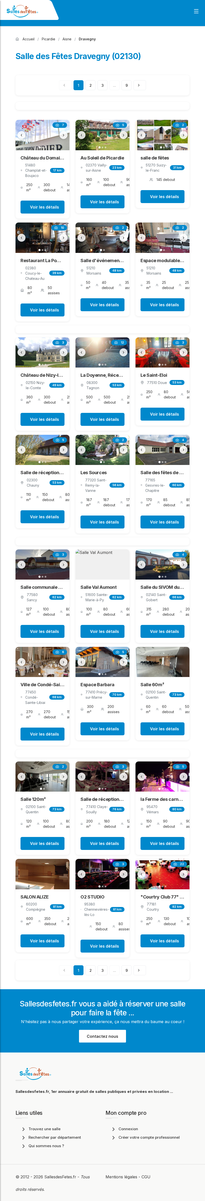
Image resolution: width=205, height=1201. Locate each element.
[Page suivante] (140, 85)
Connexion (128, 1128)
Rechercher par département (54, 1137)
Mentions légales (121, 1176)
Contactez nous (102, 1036)
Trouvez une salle (44, 1128)
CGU (146, 1176)
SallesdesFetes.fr (61, 1176)
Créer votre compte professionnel (149, 1137)
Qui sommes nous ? (46, 1145)
